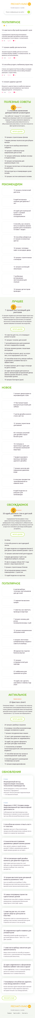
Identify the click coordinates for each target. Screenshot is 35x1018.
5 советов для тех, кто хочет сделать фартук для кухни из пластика (14, 913)
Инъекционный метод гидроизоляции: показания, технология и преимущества (14, 784)
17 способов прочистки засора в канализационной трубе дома (16, 754)
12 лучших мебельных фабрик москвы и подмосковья (18, 157)
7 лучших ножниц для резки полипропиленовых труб (22, 621)
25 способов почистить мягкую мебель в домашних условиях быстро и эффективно (18, 360)
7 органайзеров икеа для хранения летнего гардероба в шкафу (17, 344)
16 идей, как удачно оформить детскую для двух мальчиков (15, 742)
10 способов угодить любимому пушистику (17, 64)
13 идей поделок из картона (14, 575)
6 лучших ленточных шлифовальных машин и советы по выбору (22, 641)
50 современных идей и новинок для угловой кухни (17, 932)
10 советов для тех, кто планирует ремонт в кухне (17, 336)
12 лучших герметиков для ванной (22, 424)
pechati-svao (20, 4)
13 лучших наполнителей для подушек (18, 553)
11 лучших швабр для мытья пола (14, 47)
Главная (9, 1013)
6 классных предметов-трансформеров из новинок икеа (22, 481)
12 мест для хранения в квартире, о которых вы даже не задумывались (17, 737)
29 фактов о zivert (17, 702)
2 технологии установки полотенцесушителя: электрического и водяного (18, 748)
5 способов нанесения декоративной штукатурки (17, 112)
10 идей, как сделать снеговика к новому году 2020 (22, 682)
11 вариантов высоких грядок (22, 601)
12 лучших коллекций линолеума (21, 267)
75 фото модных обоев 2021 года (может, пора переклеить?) (16, 563)
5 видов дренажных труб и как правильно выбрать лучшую (15, 558)
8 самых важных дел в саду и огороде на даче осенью (18, 366)
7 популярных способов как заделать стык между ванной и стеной (17, 983)
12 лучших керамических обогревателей (23, 631)
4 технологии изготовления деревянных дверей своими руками (17, 842)
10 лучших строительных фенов (16, 137)
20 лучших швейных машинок (15, 725)
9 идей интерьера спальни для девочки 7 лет (22, 201)
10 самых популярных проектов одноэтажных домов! (15, 895)
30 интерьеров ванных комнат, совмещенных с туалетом (15, 571)
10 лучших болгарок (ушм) (14, 379)
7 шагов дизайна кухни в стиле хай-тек (22, 415)
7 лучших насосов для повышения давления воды (21, 470)
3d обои (7, 540)
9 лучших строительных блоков (15, 567)
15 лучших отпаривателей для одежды (21, 662)
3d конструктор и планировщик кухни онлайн (18, 172)
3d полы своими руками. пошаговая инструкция (17, 349)
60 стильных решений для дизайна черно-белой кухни (21, 434)
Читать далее (17, 131)
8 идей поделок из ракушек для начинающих (20, 492)
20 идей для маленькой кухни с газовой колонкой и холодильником (22, 213)
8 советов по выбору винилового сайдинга (16, 146)
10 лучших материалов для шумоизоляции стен (14, 162)
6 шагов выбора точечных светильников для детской (22, 591)
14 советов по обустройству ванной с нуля (17, 30)
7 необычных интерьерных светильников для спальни (20, 279)
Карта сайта (16, 1013)
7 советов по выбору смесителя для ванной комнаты (17, 949)
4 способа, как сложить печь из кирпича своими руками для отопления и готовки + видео (22, 226)
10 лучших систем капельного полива (18, 176)
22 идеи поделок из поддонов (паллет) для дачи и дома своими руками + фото (18, 549)
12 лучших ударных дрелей (12, 82)
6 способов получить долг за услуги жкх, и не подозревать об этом (17, 354)
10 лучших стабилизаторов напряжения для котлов (14, 151)
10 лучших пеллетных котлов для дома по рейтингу (18, 167)
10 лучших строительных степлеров (23, 258)
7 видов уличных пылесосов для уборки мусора (18, 141)
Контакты (25, 1013)
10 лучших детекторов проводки (22, 290)
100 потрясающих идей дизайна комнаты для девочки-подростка (16, 859)
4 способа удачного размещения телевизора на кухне (16, 760)
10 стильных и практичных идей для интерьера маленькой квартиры (22, 446)
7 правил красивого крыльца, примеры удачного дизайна (21, 459)
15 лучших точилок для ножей (15, 340)
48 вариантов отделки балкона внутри (22, 652)
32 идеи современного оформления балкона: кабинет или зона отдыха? (17, 966)
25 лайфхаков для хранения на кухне (20, 672)
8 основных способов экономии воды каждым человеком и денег (17, 729)
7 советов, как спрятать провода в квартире (22, 610)
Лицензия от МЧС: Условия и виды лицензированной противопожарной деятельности (17, 807)
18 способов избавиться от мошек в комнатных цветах (22, 239)
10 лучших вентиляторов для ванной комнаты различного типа (17, 878)
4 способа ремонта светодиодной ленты (16, 544)
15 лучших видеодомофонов (14, 764)
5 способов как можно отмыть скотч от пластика (17, 825)
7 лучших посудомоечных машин (16, 733)
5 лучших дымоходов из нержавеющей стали (22, 394)
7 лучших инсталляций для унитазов (17, 311)
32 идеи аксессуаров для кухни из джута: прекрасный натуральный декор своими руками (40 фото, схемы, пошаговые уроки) (18, 373)
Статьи (6, 779)
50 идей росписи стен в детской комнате (17, 514)
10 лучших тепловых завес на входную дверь (22, 249)
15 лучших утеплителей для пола (22, 191)
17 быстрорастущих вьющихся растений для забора (22, 404)
